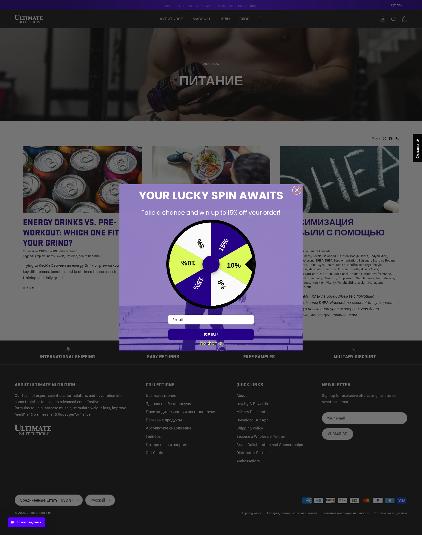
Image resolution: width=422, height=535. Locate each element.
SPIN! (211, 334)
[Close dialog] (297, 190)
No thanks (211, 343)
